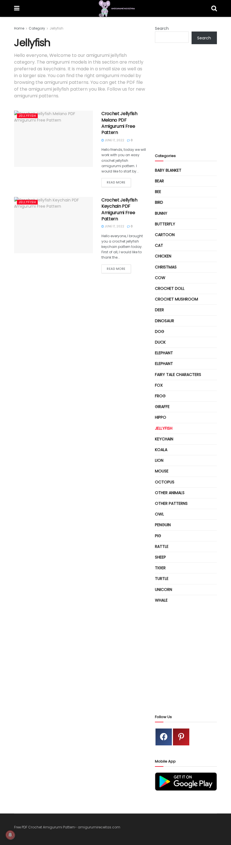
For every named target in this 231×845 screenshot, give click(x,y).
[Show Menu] (16, 8)
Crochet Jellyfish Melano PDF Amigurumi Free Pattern (119, 123)
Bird (159, 202)
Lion (159, 460)
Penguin (163, 525)
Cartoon (165, 234)
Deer (159, 310)
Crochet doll (170, 288)
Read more (119, 182)
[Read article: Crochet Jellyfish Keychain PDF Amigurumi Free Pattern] (53, 225)
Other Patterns (171, 503)
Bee (158, 191)
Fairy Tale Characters (178, 374)
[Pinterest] (181, 737)
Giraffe (162, 406)
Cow (160, 278)
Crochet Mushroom (176, 299)
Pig (158, 536)
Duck (160, 342)
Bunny (161, 213)
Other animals (170, 493)
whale (161, 600)
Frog (160, 396)
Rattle (161, 546)
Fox (159, 385)
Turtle (161, 578)
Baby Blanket (168, 170)
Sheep (160, 557)
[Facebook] (164, 737)
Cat (159, 245)
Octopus (164, 482)
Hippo (160, 417)
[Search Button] (214, 8)
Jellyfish (56, 28)
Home (19, 28)
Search (162, 28)
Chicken (163, 256)
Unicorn (163, 589)
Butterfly (165, 224)
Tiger (160, 568)
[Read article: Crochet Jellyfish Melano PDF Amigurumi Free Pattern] (53, 139)
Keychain (164, 439)
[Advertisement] (193, 103)
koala (161, 449)
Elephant (164, 353)
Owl (159, 514)
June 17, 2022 (114, 140)
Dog (159, 331)
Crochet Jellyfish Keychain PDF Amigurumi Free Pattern (119, 209)
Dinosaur (164, 321)
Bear (159, 181)
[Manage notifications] (10, 834)
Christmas (166, 267)
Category (37, 28)
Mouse (161, 471)
